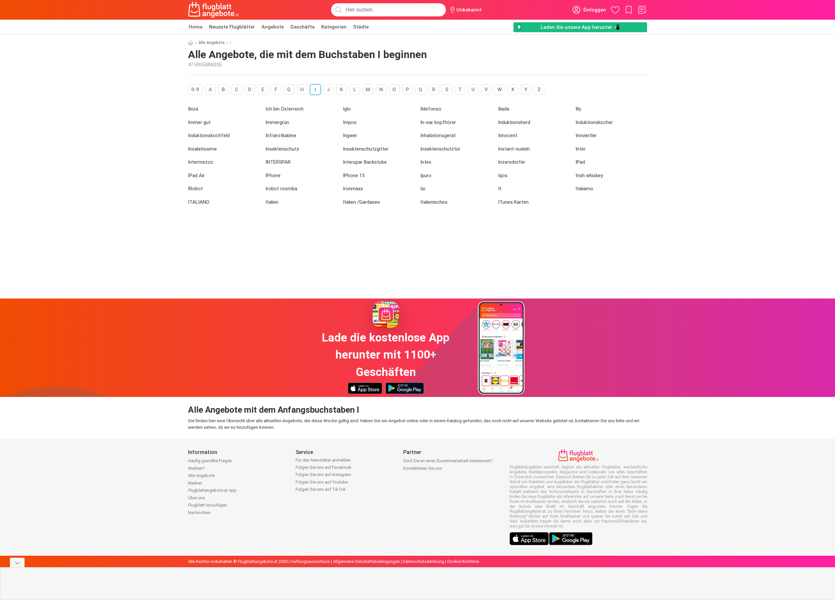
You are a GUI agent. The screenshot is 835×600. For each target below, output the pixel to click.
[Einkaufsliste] (642, 10)
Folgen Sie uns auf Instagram (323, 474)
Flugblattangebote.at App (212, 490)
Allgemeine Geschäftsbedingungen (366, 561)
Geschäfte (302, 27)
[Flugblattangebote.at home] (213, 10)
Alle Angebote (211, 42)
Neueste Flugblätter (232, 27)
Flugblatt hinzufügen (207, 505)
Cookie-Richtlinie (463, 561)
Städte (361, 27)
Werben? (196, 468)
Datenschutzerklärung (423, 561)
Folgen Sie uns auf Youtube (322, 482)
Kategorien (333, 27)
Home (195, 27)
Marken (195, 483)
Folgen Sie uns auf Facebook (323, 467)
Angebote (272, 27)
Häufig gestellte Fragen (210, 460)
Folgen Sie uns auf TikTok (321, 489)
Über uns (196, 497)
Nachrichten (199, 512)
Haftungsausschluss (310, 561)
